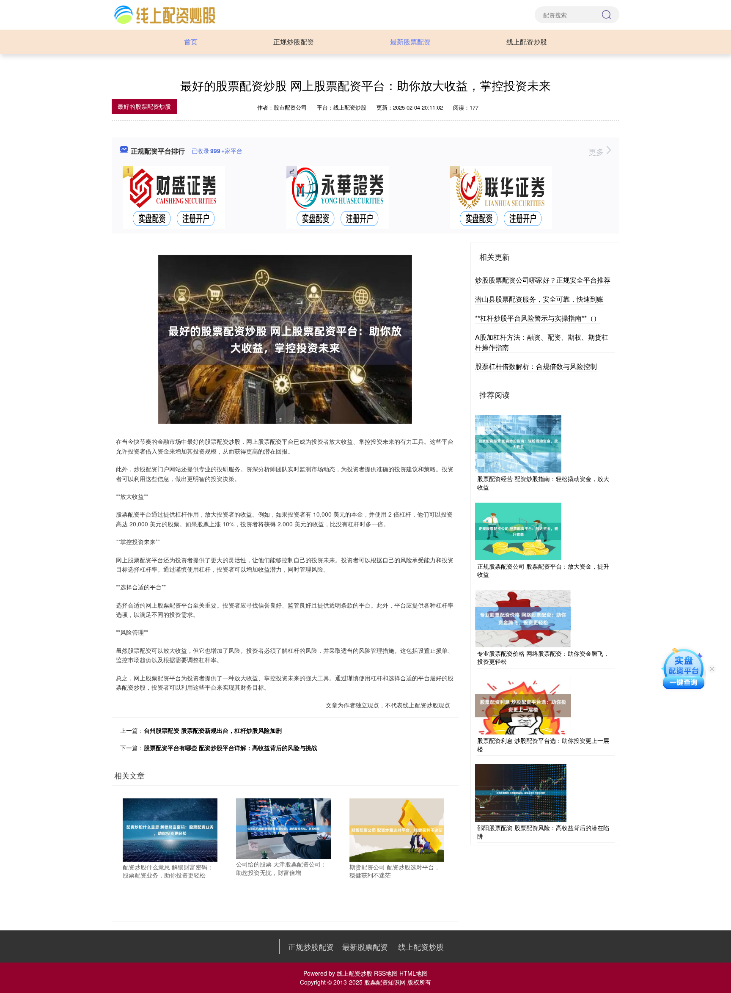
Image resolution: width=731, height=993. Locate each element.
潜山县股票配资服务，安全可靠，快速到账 (539, 299)
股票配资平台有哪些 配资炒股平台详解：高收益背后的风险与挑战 (230, 747)
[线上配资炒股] (164, 14)
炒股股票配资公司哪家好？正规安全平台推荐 (542, 280)
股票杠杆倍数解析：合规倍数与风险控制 (536, 366)
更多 (597, 151)
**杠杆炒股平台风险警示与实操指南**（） (537, 318)
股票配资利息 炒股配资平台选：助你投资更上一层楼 (543, 744)
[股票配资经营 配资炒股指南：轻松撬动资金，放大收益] (518, 443)
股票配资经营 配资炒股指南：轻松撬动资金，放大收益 (543, 482)
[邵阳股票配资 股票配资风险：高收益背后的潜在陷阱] (520, 792)
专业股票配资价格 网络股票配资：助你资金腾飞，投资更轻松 (543, 657)
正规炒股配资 (293, 42)
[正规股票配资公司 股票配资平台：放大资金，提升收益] (518, 530)
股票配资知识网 (385, 982)
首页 (191, 42)
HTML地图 (413, 973)
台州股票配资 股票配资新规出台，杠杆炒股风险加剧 (213, 730)
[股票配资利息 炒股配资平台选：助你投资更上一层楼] (523, 705)
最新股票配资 (410, 42)
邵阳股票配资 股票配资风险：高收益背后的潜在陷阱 (543, 831)
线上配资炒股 (526, 42)
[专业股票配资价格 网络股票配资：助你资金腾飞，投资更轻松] (523, 617)
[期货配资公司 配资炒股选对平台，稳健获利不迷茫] (396, 829)
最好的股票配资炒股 (144, 106)
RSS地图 (386, 973)
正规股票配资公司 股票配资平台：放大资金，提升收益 (543, 570)
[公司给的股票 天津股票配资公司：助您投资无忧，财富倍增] (283, 828)
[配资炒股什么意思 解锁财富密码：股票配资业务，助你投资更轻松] (170, 829)
